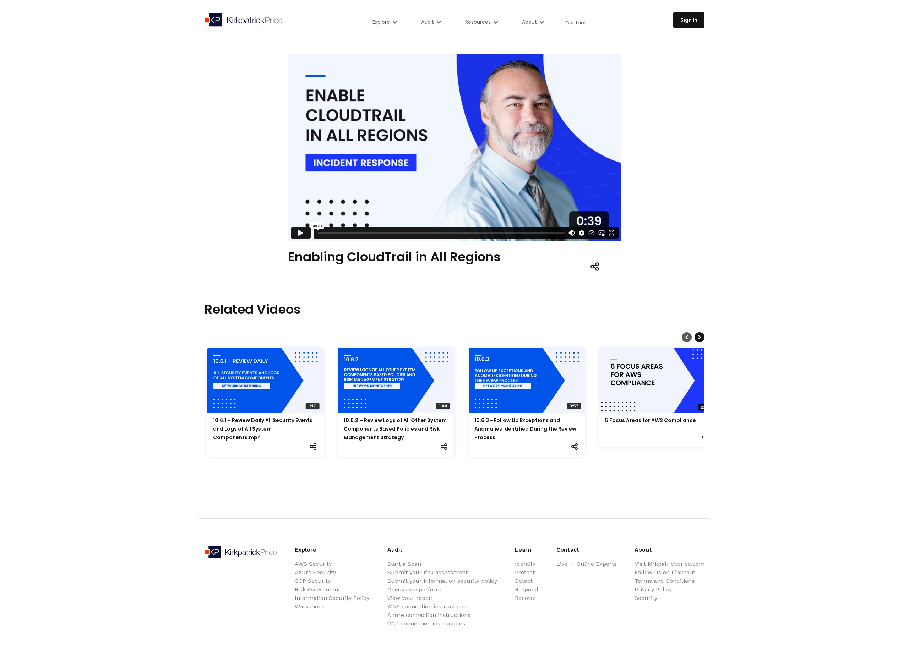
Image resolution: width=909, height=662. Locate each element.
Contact (575, 22)
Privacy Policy (653, 589)
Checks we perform (414, 589)
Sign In (688, 19)
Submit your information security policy (442, 581)
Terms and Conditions (665, 581)
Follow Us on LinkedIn (665, 572)
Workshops (310, 606)
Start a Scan (404, 563)
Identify (525, 563)
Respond (526, 589)
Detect (524, 581)
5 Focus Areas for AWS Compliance (650, 420)
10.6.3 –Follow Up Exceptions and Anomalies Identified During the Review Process (525, 429)
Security (646, 598)
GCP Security (313, 581)
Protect (525, 572)
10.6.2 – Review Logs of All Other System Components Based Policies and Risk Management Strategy (395, 429)
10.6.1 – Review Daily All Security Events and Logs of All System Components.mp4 (262, 429)
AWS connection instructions (426, 606)
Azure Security (315, 572)
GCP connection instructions (426, 623)
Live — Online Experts (586, 563)
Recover (526, 598)
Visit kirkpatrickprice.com (669, 563)
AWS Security (313, 563)
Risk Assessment (317, 589)
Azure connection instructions (428, 615)
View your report (410, 598)
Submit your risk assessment (427, 572)
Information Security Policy (332, 598)
